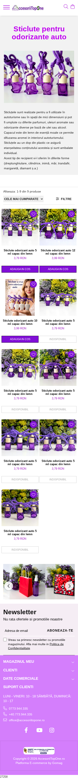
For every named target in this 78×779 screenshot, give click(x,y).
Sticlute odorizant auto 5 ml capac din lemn (20, 252)
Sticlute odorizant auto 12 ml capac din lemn (58, 252)
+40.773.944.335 (20, 714)
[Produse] (7, 8)
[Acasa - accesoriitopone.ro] (28, 8)
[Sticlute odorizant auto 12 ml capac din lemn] (57, 227)
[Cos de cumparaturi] (72, 6)
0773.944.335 (18, 708)
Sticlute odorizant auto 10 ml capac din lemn (20, 322)
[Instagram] (52, 730)
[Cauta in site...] (66, 6)
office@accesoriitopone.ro (26, 720)
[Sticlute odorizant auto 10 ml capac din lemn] (20, 297)
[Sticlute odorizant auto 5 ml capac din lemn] (20, 227)
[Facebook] (26, 730)
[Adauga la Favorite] (33, 214)
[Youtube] (39, 730)
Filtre (65, 199)
